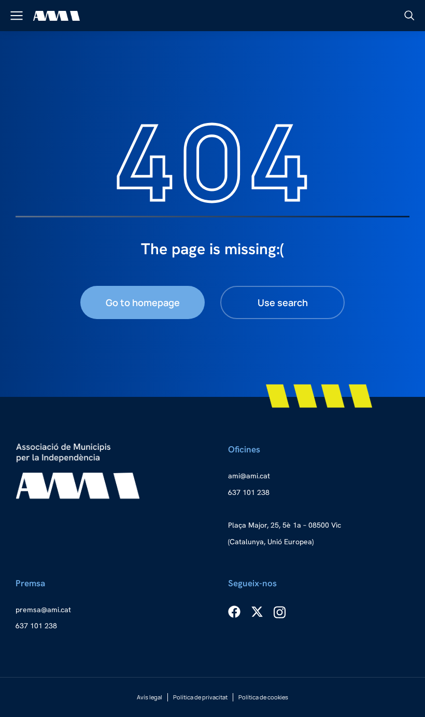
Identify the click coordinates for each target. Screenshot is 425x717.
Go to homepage (143, 302)
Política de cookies (263, 697)
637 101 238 (249, 492)
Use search (283, 302)
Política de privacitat (200, 697)
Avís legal (149, 697)
